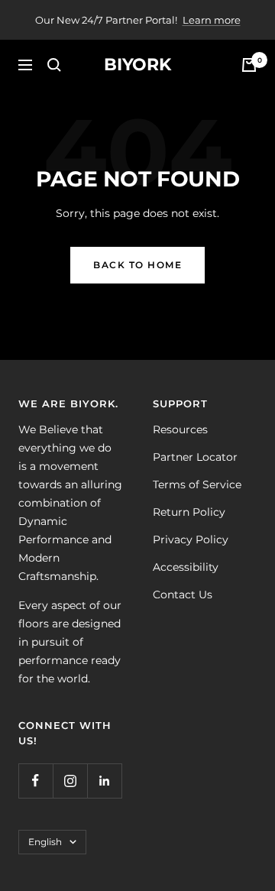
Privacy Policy (190, 539)
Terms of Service (197, 484)
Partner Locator (195, 457)
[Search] (54, 65)
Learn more (212, 20)
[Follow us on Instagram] (70, 780)
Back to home (137, 265)
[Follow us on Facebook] (35, 780)
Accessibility (185, 567)
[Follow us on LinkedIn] (104, 780)
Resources (180, 429)
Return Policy (189, 512)
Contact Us (182, 594)
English (45, 841)
